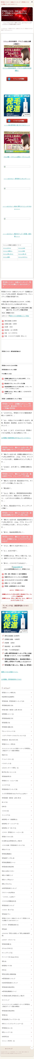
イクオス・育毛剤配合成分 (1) (10, 924)
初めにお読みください (8, 871)
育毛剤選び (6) (6, 722)
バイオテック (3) (6, 763)
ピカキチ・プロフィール (8, 939)
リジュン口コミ (7, 248)
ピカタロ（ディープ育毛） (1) (10, 768)
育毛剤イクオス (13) (7, 836)
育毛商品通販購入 (7, 854)
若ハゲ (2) (4, 802)
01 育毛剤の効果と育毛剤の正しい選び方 (13, 995)
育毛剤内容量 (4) (6, 944)
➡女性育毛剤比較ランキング (10, 982)
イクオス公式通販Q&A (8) (9, 901)
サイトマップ (5, 1000)
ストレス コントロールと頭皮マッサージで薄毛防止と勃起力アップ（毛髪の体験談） (16, 749)
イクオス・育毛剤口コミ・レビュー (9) (12, 832)
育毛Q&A (4, 929)
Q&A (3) (4, 806)
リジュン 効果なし (7, 251)
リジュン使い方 (22, 254)
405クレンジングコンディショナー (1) (12, 1023)
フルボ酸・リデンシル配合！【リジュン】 (17, 157)
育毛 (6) (4, 961)
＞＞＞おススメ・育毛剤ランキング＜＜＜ (17, 178)
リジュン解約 (6, 257)
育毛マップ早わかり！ (8, 879)
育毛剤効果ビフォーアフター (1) (11, 1019)
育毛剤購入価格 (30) (7, 727)
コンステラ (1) (6, 785)
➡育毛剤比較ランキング (8, 978)
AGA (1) (4, 970)
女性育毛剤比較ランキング (9, 888)
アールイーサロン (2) (8, 759)
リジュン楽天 (21, 251)
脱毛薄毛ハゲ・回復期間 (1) (9, 819)
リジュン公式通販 (18, 79)
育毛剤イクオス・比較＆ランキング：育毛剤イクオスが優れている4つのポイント (14, 13)
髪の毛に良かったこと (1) (9, 772)
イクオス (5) (5, 811)
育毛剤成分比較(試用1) (8, 987)
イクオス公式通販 (18, 120)
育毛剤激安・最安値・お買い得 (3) (11, 798)
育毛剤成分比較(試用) (8, 866)
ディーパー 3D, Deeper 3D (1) (10, 957)
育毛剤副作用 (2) (6, 776)
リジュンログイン (22, 257)
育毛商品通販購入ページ (8, 862)
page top (32, 1047)
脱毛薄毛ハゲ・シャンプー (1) (10, 823)
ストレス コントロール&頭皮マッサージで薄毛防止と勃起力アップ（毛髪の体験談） (16, 1005)
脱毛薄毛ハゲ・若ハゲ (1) (9, 828)
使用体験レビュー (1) (8, 714)
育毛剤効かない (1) (7, 1028)
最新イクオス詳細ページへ (9, 672)
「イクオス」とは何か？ (8, 897)
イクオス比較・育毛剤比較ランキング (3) (13, 845)
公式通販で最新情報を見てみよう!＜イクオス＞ (16, 438)
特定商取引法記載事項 (8, 697)
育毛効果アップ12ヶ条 (8, 858)
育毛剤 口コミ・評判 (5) (8, 744)
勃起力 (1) (4, 755)
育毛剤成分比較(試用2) (8, 1010)
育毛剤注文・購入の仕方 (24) (10, 740)
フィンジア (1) (6, 815)
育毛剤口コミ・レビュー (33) (10, 780)
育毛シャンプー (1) (7, 1032)
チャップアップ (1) (7, 952)
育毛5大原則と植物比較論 (9, 974)
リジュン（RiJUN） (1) (8, 1041)
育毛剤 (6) (4, 1015)
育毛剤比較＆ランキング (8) (9, 789)
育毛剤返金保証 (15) (7, 718)
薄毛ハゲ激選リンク (7, 875)
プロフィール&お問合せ (8, 892)
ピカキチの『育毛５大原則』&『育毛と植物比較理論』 (16, 934)
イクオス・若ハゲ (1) (8, 909)
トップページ (4, 28)
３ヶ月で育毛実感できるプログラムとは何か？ (15, 793)
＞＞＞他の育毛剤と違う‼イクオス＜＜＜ (17, 125)
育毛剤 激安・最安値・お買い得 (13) (12, 709)
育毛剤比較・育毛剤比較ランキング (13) (13, 701)
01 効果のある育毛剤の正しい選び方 (12, 841)
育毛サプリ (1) (6, 849)
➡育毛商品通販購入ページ (9, 991)
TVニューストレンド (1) (8, 731)
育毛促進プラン (6, 914)
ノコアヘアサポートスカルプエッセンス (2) (14, 735)
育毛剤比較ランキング (8, 905)
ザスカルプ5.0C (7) (7, 948)
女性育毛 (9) (5, 1036)
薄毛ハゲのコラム (7, 884)
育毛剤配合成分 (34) (7, 705)
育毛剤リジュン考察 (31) (9, 692)
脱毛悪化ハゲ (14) (7, 965)
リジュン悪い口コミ (8, 254)
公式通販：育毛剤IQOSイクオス (11, 679)
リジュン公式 (21, 248)
